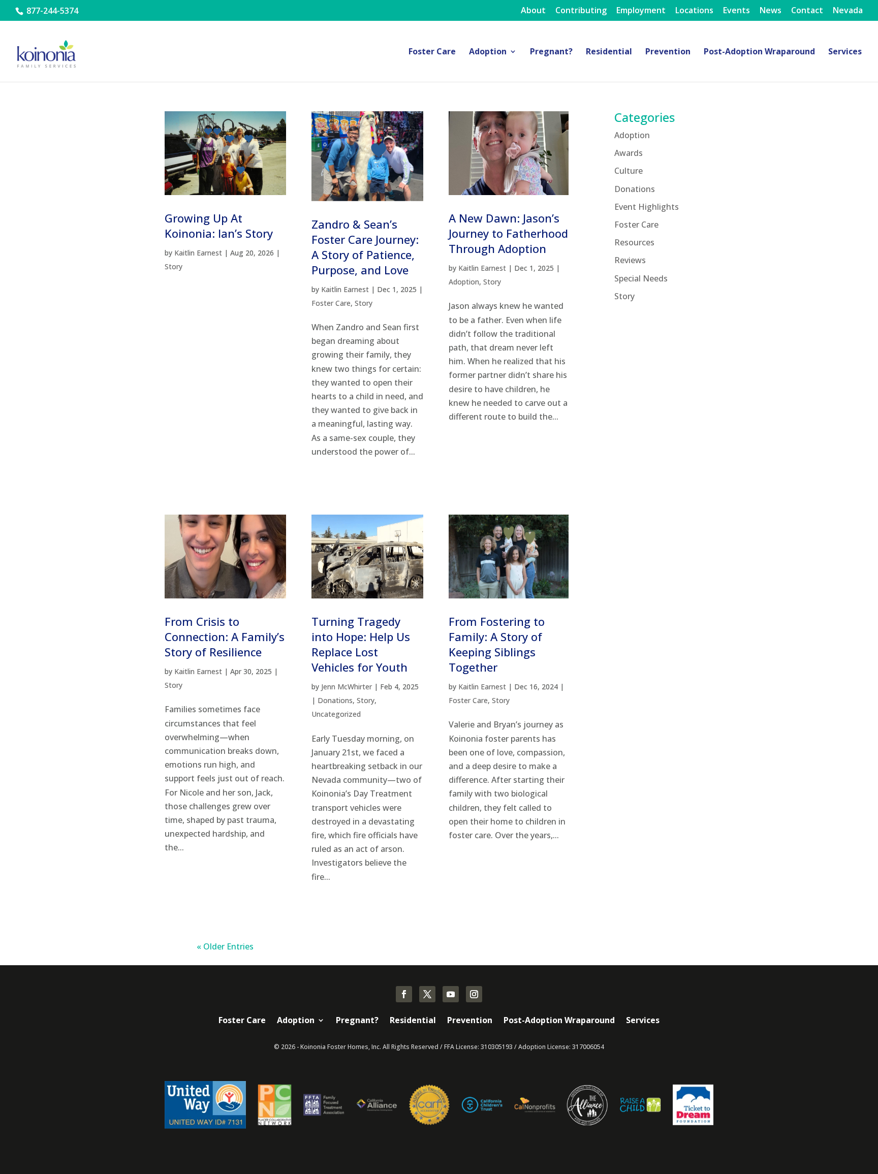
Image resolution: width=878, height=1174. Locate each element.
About (533, 11)
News (770, 11)
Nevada (848, 11)
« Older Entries (225, 946)
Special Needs (641, 278)
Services (845, 52)
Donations (335, 700)
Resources (634, 242)
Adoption (488, 52)
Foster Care (432, 52)
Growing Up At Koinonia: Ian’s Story (219, 225)
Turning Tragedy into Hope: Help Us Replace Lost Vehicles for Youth (360, 644)
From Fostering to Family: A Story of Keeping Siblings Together (497, 644)
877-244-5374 (51, 10)
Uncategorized (336, 714)
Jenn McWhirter (346, 686)
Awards (628, 152)
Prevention (668, 52)
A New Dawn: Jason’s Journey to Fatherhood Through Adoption (508, 233)
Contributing (581, 11)
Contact (807, 11)
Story (173, 266)
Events (736, 11)
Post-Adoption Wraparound (759, 52)
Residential (609, 52)
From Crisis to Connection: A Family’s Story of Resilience (225, 636)
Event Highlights (646, 206)
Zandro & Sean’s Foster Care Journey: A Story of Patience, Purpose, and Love (365, 246)
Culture (628, 170)
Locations (694, 11)
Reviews (630, 260)
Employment (641, 11)
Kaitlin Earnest (198, 253)
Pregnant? (551, 52)
